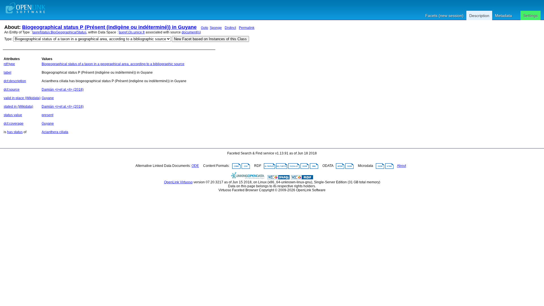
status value (13, 115)
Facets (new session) (444, 15)
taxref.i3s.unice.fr (132, 32)
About (401, 166)
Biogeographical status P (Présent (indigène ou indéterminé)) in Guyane (109, 27)
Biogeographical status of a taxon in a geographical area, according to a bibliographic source (113, 64)
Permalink (246, 28)
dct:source (12, 90)
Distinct (230, 28)
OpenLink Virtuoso (178, 182)
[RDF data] (302, 178)
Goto (204, 28)
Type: (8, 39)
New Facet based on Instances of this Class (210, 39)
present (47, 115)
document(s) (191, 32)
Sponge (216, 28)
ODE (195, 166)
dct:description (15, 81)
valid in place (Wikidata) (22, 98)
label (7, 73)
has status (15, 132)
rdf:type (9, 64)
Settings (530, 15)
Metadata (503, 15)
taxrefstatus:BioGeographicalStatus (59, 32)
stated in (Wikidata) (18, 107)
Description (479, 15)
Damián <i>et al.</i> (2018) (63, 90)
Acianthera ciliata (55, 132)
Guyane (48, 98)
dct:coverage (14, 124)
